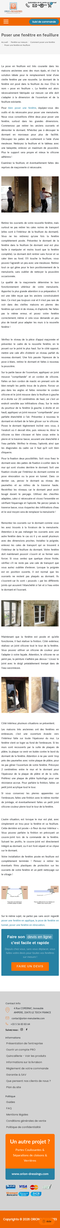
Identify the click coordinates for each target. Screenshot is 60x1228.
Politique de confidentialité (23, 1127)
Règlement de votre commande (27, 1068)
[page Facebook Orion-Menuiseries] (26, 1030)
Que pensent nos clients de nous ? (28, 1081)
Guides (10, 1102)
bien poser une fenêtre (22, 108)
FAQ (9, 1108)
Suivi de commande (44, 21)
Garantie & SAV (16, 1075)
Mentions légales (17, 1114)
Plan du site (13, 1087)
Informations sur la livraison (24, 1062)
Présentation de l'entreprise (24, 1043)
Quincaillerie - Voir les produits (26, 1056)
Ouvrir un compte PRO (21, 1050)
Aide (48, 1221)
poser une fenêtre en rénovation (26, 925)
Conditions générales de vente (26, 1121)
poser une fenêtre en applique (17, 920)
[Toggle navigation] (6, 22)
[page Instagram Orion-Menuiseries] (21, 1030)
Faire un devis (30, 966)
